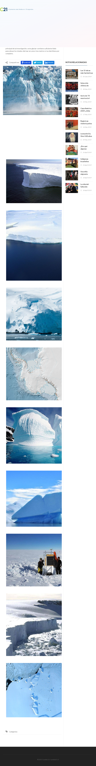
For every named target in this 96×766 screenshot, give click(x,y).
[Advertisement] (32, 136)
